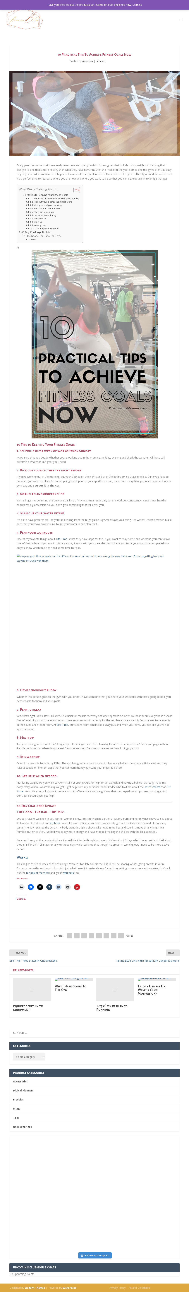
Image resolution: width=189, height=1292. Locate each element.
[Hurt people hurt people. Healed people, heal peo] (137, 1181)
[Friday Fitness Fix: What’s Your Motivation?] (157, 979)
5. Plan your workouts (43, 211)
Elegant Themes (35, 1287)
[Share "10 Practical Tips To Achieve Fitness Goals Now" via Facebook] (69, 935)
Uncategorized (22, 1126)
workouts (69, 873)
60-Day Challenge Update (36, 232)
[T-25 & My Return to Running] (115, 989)
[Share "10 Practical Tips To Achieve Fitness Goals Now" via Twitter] (76, 935)
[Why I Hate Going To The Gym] (74, 979)
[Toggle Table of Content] (75, 190)
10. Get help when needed (46, 228)
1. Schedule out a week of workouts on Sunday (55, 198)
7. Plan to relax (39, 218)
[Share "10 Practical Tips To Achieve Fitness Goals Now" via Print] (121, 935)
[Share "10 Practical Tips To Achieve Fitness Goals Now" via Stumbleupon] (106, 935)
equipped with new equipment (28, 1007)
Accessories (20, 1081)
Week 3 (34, 239)
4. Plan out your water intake (46, 208)
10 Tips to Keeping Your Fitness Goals (47, 194)
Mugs (16, 1108)
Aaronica (87, 61)
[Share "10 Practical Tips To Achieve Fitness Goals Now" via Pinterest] (84, 935)
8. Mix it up (37, 221)
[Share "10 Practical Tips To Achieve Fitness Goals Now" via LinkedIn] (91, 935)
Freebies (18, 1099)
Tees (16, 1117)
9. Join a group (39, 225)
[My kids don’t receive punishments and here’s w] (51, 1188)
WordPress (69, 1287)
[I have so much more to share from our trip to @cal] (137, 1158)
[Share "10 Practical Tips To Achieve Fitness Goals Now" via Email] (113, 935)
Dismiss (137, 4)
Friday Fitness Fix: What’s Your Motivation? (152, 990)
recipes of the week (38, 873)
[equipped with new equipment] (32, 989)
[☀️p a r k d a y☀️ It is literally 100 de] (137, 1216)
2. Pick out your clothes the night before (52, 201)
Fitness (100, 61)
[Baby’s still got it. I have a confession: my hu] (51, 1224)
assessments (153, 787)
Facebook (55, 823)
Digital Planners (23, 1090)
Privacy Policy (117, 1287)
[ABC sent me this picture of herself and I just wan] (51, 1143)
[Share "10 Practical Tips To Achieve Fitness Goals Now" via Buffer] (99, 935)
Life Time (61, 539)
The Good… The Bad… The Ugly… (44, 236)
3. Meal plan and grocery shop (47, 205)
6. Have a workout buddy (44, 215)
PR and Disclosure (139, 1287)
